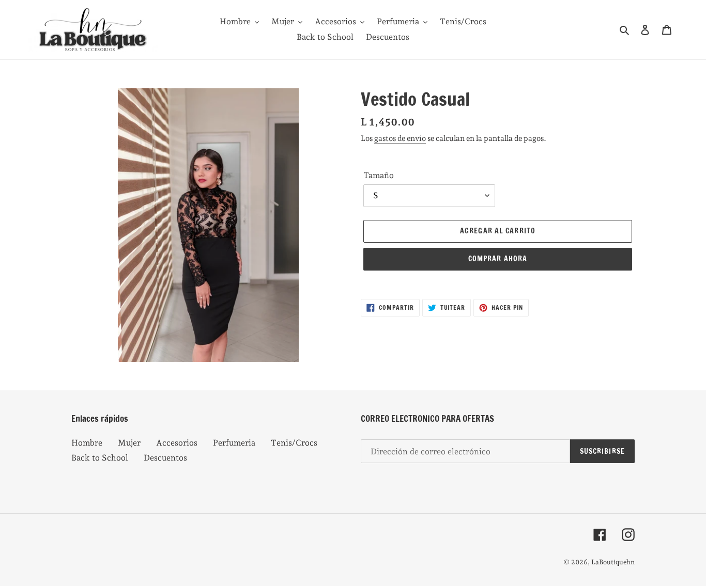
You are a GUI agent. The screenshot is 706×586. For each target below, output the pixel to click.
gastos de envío (400, 138)
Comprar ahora (498, 259)
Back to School (99, 458)
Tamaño (378, 175)
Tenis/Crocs (294, 443)
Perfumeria (234, 443)
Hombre (86, 443)
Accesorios (176, 443)
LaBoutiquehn (613, 562)
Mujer (129, 443)
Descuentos (165, 458)
